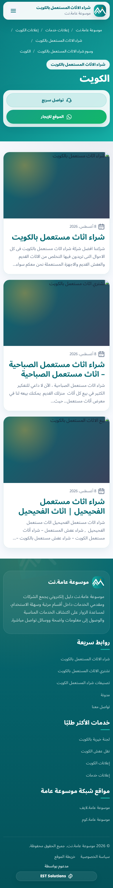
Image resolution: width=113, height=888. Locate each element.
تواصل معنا (101, 707)
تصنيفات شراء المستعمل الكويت (83, 683)
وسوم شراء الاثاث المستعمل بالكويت (65, 51)
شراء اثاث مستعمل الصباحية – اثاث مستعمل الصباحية (57, 369)
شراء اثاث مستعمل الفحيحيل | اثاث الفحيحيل (62, 506)
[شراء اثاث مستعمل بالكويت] (56, 185)
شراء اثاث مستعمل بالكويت (58, 237)
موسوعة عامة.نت (89, 30)
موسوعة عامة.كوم (96, 819)
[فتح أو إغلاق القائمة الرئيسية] (13, 10)
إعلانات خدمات (57, 30)
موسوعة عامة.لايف (95, 807)
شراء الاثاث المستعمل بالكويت (59, 40)
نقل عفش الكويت (95, 751)
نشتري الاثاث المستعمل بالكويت (84, 671)
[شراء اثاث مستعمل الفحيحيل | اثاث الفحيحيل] (56, 450)
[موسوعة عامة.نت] (98, 582)
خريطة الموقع (64, 856)
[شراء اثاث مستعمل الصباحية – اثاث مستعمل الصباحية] (56, 313)
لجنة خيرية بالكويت (94, 739)
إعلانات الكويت (27, 30)
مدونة (105, 695)
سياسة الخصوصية (95, 856)
